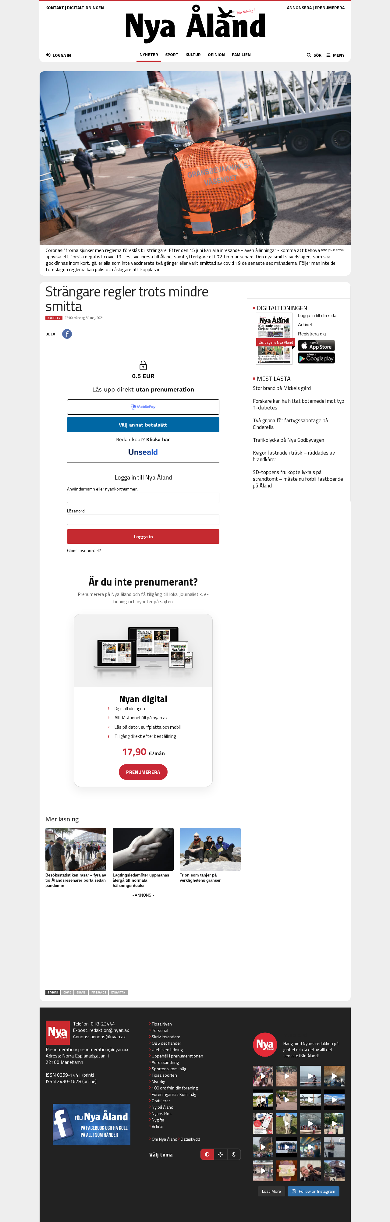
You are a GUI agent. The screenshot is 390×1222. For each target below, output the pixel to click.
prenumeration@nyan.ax (103, 1049)
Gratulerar (161, 1100)
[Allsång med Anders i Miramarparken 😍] (286, 1147)
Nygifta (158, 1120)
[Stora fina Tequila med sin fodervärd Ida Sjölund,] (286, 1123)
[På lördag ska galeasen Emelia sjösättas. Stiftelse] (334, 1170)
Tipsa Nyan (162, 1024)
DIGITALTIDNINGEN (85, 7)
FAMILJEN (241, 54)
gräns (81, 992)
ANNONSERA (299, 7)
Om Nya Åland (164, 1139)
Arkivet (305, 324)
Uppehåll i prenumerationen (177, 1056)
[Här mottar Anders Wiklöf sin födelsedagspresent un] (310, 1147)
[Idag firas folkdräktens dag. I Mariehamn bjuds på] (310, 1123)
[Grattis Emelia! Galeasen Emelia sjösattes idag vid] (334, 1147)
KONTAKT (54, 7)
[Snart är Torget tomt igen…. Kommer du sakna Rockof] (334, 1123)
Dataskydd (190, 1139)
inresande (98, 992)
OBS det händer (166, 1043)
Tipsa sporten (164, 1075)
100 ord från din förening (175, 1088)
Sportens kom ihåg (169, 1068)
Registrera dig (312, 333)
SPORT (172, 54)
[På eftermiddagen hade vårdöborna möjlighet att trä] (263, 1099)
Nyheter (54, 318)
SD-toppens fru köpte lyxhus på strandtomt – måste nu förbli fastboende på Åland (298, 479)
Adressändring (165, 1062)
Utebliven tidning (167, 1049)
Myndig (158, 1081)
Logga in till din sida (317, 315)
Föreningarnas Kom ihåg (174, 1094)
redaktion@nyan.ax (109, 1030)
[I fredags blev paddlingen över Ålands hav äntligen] (310, 1076)
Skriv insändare (166, 1036)
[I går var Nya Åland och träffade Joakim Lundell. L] (310, 1170)
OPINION (216, 54)
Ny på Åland (162, 1107)
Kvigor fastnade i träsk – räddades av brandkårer (294, 456)
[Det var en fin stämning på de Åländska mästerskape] (286, 1076)
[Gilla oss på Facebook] (91, 1124)
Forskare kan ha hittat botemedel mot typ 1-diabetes (298, 404)
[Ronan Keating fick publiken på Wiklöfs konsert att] (263, 1147)
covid (67, 992)
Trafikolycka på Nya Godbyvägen (288, 440)
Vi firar (157, 1126)
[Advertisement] (143, 942)
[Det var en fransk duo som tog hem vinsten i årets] (310, 1099)
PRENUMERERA (330, 7)
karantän (118, 992)
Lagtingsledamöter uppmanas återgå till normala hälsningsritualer (141, 880)
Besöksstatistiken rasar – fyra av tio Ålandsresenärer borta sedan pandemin (75, 880)
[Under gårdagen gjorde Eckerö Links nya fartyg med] (334, 1099)
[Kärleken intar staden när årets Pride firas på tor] (263, 1076)
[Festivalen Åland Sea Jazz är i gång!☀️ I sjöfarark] (334, 1076)
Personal (160, 1030)
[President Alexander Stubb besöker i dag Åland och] (286, 1099)
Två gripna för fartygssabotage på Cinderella (290, 423)
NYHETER (149, 54)
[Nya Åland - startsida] (196, 45)
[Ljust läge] (220, 1154)
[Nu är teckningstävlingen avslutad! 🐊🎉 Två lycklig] (286, 1170)
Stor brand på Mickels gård (282, 388)
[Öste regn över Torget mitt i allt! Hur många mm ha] (263, 1170)
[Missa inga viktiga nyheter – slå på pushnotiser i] (263, 1123)
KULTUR (193, 54)
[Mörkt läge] (234, 1154)
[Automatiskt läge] (207, 1154)
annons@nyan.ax (108, 1036)
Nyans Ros (162, 1113)
